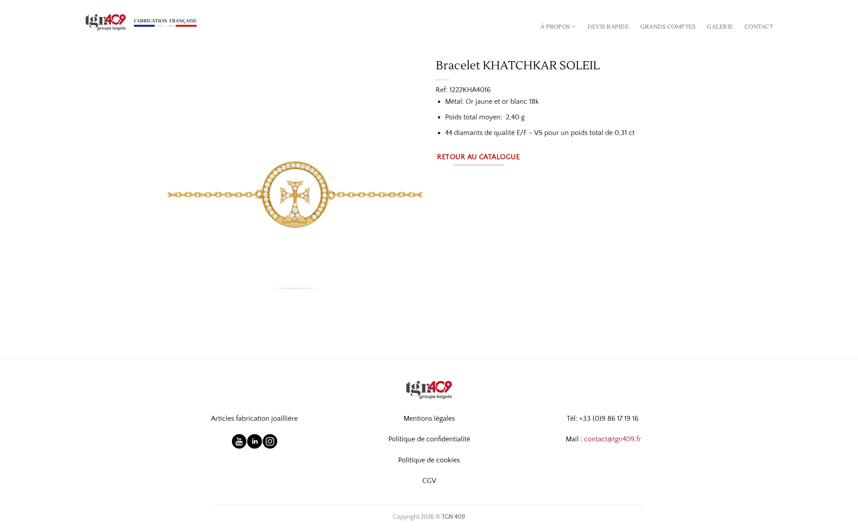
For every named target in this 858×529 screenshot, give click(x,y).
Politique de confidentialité (429, 439)
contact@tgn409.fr (612, 439)
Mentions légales (429, 419)
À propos (555, 26)
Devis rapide (608, 26)
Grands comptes (668, 26)
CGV (429, 481)
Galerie (720, 26)
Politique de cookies (429, 460)
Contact (758, 26)
